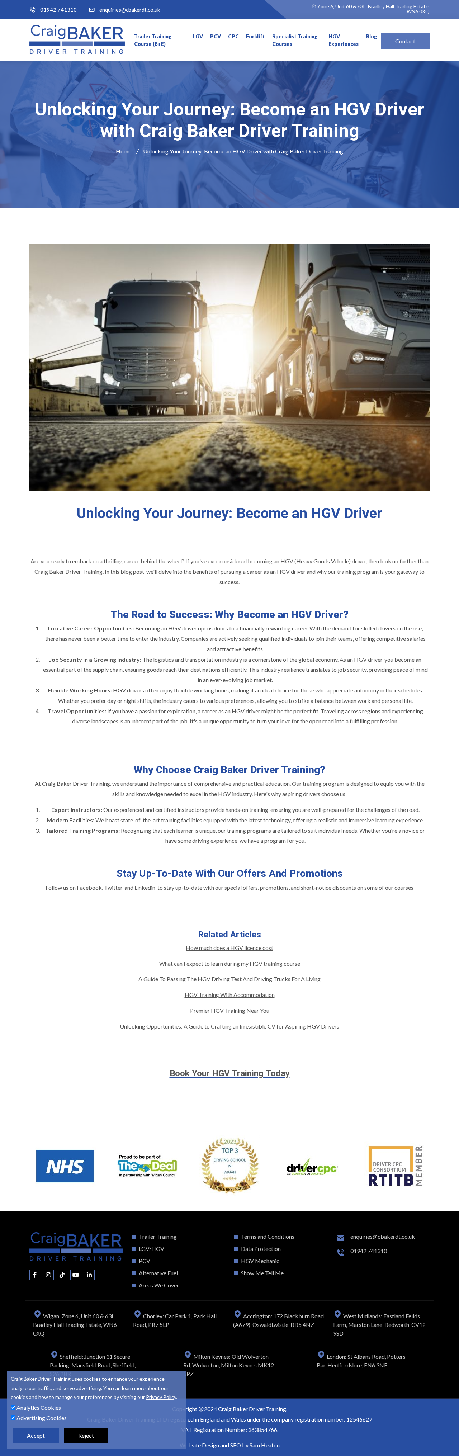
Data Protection (261, 1248)
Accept (36, 1435)
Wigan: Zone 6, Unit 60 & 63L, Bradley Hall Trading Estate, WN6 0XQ (75, 1325)
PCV (215, 36)
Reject (86, 1435)
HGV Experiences (343, 40)
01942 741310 (58, 10)
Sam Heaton (265, 1445)
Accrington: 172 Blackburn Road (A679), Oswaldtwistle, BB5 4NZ (278, 1320)
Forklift (255, 36)
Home (123, 151)
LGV (198, 36)
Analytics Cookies (38, 1407)
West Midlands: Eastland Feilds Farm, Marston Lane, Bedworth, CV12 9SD (379, 1325)
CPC (233, 36)
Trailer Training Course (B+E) (153, 40)
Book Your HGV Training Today (230, 1073)
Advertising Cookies (41, 1417)
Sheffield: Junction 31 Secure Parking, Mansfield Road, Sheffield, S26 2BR (93, 1365)
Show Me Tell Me (262, 1273)
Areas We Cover (159, 1285)
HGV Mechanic (260, 1260)
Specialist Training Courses (295, 40)
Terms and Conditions (267, 1236)
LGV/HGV (151, 1248)
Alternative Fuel (158, 1273)
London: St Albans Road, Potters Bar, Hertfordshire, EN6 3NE (361, 1360)
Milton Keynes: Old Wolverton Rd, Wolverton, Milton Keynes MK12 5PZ (228, 1365)
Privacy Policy (161, 1397)
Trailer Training (158, 1236)
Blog (371, 36)
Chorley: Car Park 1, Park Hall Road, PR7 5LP (175, 1320)
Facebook (89, 887)
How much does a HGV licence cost (229, 947)
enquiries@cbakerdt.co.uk (129, 10)
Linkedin (144, 887)
